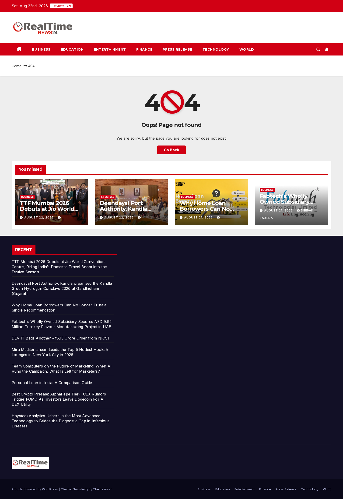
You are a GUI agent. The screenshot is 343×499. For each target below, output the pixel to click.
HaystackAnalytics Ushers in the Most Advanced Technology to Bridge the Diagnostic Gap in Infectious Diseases (61, 420)
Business (41, 49)
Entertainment (110, 49)
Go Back (171, 150)
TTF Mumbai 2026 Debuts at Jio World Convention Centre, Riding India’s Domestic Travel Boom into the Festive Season (59, 266)
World (246, 49)
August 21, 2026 (199, 217)
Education (72, 49)
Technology (216, 49)
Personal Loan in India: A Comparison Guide (52, 382)
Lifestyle (107, 196)
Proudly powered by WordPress (35, 489)
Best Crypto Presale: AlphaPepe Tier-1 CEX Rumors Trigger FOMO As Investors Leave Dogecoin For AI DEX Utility (59, 399)
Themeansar (102, 489)
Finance (144, 49)
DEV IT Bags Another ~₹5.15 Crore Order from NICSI (60, 338)
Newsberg (80, 489)
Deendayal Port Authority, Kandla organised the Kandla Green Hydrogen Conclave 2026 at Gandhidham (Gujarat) (62, 288)
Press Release (177, 49)
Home (16, 66)
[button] (318, 49)
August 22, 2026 (39, 217)
